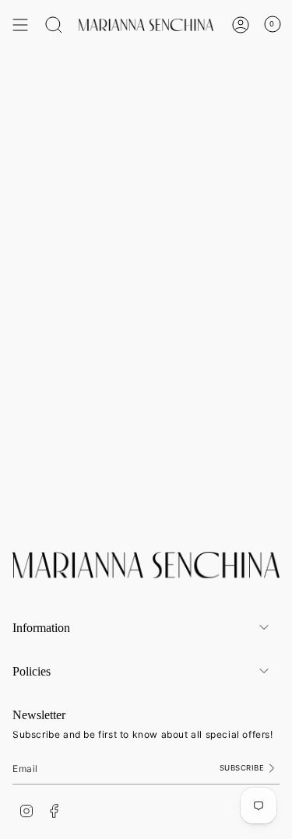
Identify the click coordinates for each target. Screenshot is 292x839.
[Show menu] (20, 25)
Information (41, 627)
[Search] (53, 25)
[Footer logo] (146, 565)
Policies (31, 671)
